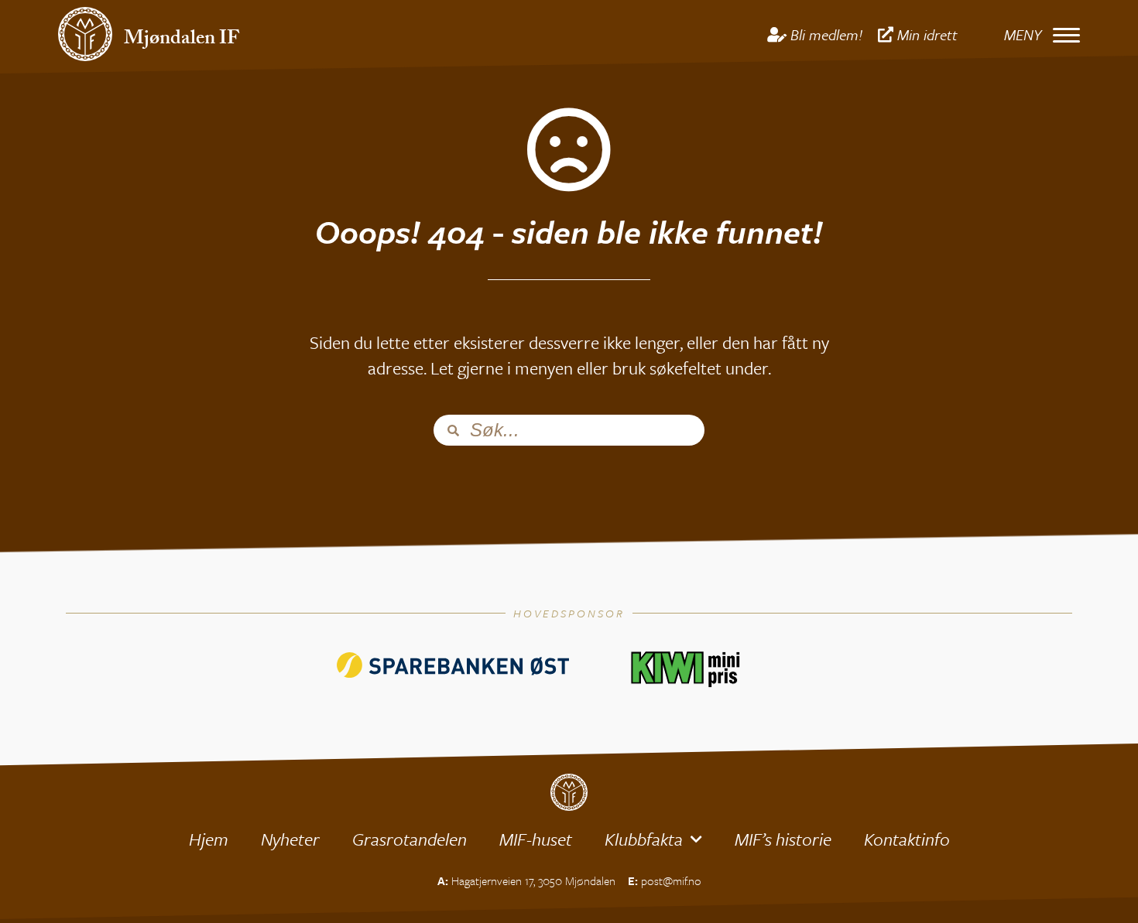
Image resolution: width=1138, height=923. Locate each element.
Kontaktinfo (907, 839)
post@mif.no (671, 880)
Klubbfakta (644, 839)
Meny (1022, 34)
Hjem (208, 839)
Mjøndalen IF (181, 40)
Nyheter (290, 839)
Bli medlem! (826, 34)
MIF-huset (535, 839)
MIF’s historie (783, 839)
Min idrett (927, 34)
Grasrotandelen (409, 839)
